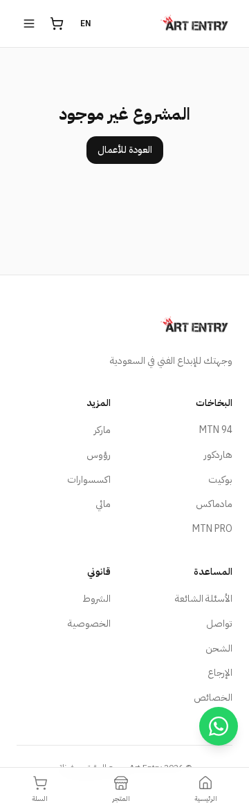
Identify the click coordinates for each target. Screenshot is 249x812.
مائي (103, 504)
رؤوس (98, 454)
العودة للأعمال (125, 149)
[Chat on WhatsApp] (218, 726)
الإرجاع (220, 672)
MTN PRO (212, 529)
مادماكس (214, 504)
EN (86, 23)
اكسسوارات (89, 479)
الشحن (218, 648)
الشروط (96, 598)
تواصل (219, 623)
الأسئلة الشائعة (203, 598)
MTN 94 (215, 430)
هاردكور (218, 454)
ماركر (102, 430)
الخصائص (213, 697)
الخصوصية (89, 623)
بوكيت (220, 479)
